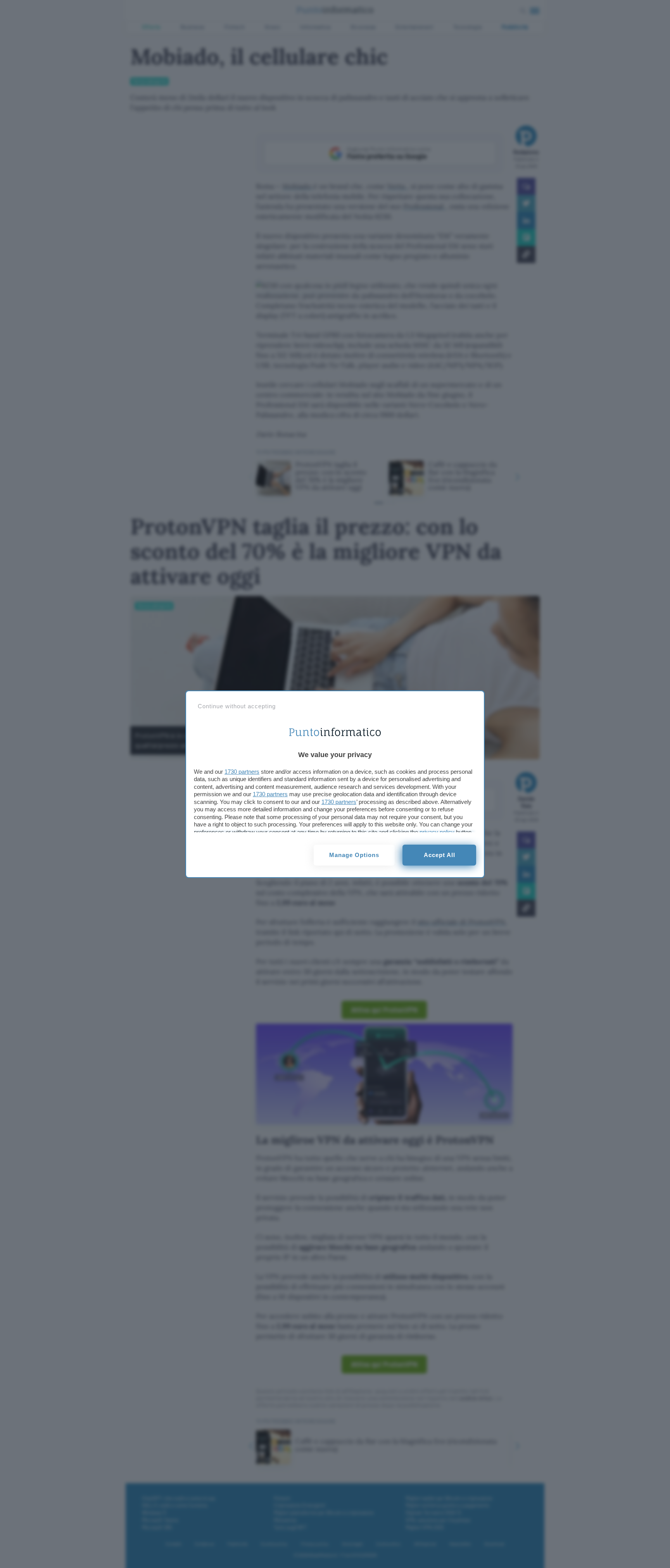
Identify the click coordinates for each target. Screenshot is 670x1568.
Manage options (354, 855)
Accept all (439, 855)
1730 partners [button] (241, 771)
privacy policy (437, 832)
